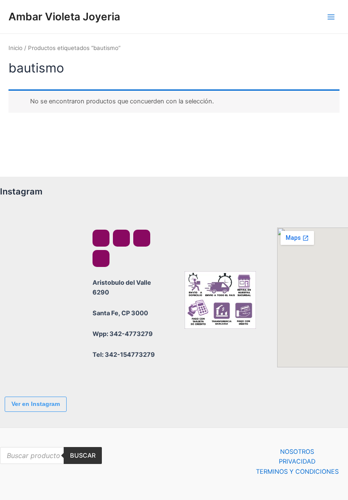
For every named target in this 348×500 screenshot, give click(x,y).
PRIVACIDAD (297, 461)
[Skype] (141, 238)
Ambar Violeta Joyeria (64, 16)
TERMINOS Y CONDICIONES (297, 471)
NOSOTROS (297, 452)
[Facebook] (101, 238)
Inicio (15, 47)
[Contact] (101, 258)
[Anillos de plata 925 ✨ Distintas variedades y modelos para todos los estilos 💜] (23, 367)
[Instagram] (121, 238)
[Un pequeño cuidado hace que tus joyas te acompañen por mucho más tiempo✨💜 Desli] (23, 320)
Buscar (82, 455)
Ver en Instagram (35, 403)
